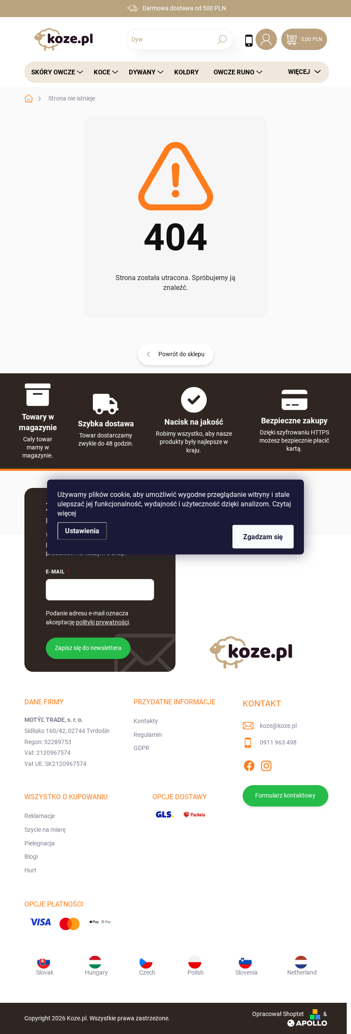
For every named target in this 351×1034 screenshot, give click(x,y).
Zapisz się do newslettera (88, 647)
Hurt (30, 870)
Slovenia (246, 972)
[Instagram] (266, 764)
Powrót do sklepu (181, 354)
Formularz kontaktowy (285, 795)
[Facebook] (249, 764)
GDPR (141, 747)
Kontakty (146, 721)
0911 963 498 (278, 742)
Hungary (96, 972)
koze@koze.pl (278, 725)
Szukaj (222, 39)
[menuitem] (54, 72)
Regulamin (148, 734)
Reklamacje (39, 815)
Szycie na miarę (44, 829)
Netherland (302, 972)
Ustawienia (82, 531)
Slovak (45, 972)
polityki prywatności (102, 622)
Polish (195, 972)
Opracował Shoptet (278, 1013)
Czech (147, 972)
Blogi (31, 856)
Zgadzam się (263, 537)
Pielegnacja (39, 843)
